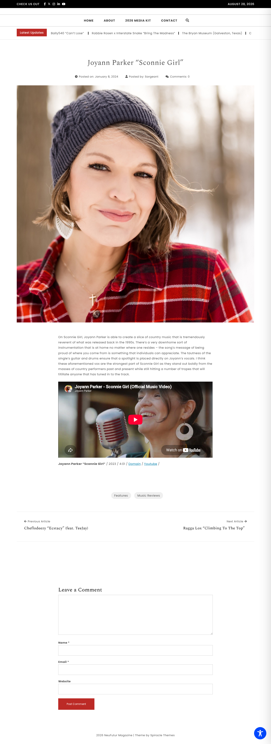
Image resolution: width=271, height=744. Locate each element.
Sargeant (151, 77)
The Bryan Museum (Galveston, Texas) (190, 33)
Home (89, 20)
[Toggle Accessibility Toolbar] (260, 733)
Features (121, 495)
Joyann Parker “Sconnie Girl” (135, 63)
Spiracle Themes (162, 735)
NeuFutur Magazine (118, 735)
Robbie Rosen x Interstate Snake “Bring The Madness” (111, 33)
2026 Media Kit (138, 20)
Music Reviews (148, 495)
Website (64, 681)
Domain (135, 464)
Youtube (150, 464)
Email (63, 662)
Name (63, 643)
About (109, 20)
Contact (169, 20)
